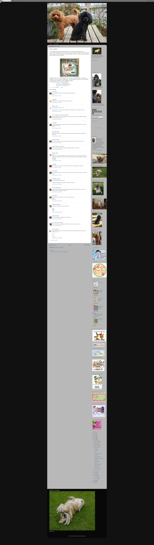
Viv (98, 137)
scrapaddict (54, 139)
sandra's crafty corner (56, 146)
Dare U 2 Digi (59, 81)
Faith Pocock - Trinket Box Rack (100, 291)
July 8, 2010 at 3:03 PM (56, 136)
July (95, 449)
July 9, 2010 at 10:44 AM (57, 184)
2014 (95, 433)
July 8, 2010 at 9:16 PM (56, 142)
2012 (95, 436)
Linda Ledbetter (55, 187)
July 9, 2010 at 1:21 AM (56, 160)
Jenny (95, 317)
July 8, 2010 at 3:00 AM (56, 119)
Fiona (95, 305)
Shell (95, 297)
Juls (53, 164)
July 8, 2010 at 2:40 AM (56, 111)
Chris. (95, 281)
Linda (95, 325)
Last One (96, 450)
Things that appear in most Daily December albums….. (98, 315)
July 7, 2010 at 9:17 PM (56, 95)
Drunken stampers (59, 84)
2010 (95, 439)
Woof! (95, 452)
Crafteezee (54, 215)
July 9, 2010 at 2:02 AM (56, 167)
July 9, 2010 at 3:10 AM (56, 175)
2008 (95, 482)
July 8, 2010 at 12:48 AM (57, 102)
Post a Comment (54, 240)
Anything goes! (97, 467)
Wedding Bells (97, 460)
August (96, 447)
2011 (95, 438)
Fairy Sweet (100, 282)
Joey (53, 99)
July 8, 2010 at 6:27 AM (56, 128)
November (97, 442)
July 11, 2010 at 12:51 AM (57, 212)
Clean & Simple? (97, 468)
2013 (95, 435)
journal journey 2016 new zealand (100, 307)
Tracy (53, 122)
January (96, 478)
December (97, 441)
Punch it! (96, 462)
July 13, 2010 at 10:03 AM (57, 237)
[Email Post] (62, 87)
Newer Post (52, 245)
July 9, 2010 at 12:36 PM (57, 191)
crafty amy (54, 229)
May (95, 472)
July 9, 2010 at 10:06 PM (57, 200)
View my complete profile (97, 150)
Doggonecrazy (54, 5)
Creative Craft (58, 85)
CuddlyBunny (55, 178)
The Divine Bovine (97, 453)
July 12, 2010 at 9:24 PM (57, 225)
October (96, 444)
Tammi (53, 170)
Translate (101, 118)
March (96, 475)
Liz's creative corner (56, 222)
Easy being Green (100, 319)
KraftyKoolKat (55, 204)
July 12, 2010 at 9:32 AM (57, 218)
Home (51, 43)
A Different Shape (97, 464)
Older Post (87, 245)
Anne (53, 91)
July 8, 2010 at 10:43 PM (57, 149)
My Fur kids (56, 43)
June (96, 470)
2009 (95, 480)
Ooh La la (58, 83)
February (96, 477)
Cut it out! (96, 455)
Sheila (53, 195)
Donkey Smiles (97, 465)
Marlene (53, 106)
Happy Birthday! (97, 456)
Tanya (95, 313)
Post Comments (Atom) (59, 247)
